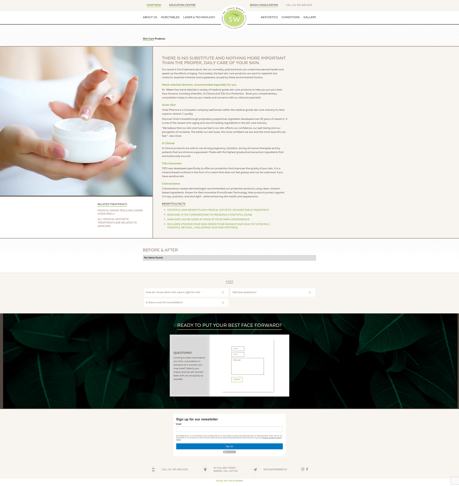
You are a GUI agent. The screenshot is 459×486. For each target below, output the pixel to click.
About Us (150, 17)
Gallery (309, 17)
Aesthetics (269, 17)
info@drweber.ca (275, 469)
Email (178, 424)
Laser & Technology (199, 17)
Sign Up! (229, 446)
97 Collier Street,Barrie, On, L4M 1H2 (226, 469)
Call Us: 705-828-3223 (299, 5)
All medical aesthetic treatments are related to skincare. (117, 223)
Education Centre (182, 5)
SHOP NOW (154, 5)
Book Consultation (264, 5)
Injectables (170, 17)
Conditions (290, 17)
